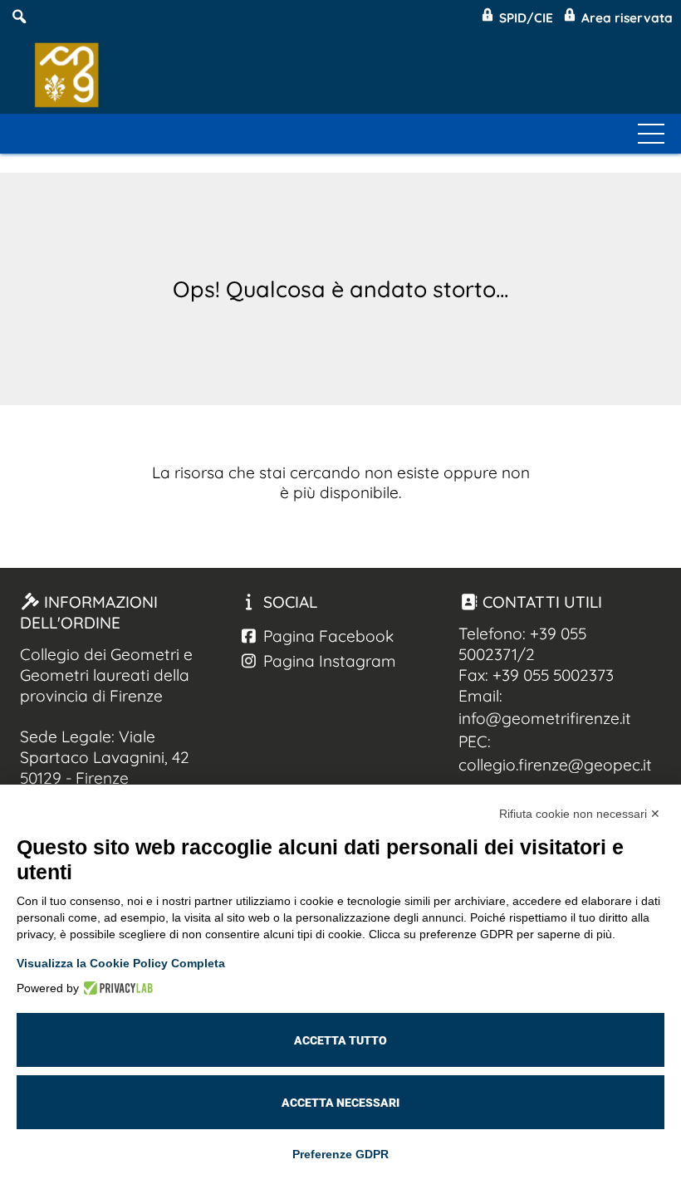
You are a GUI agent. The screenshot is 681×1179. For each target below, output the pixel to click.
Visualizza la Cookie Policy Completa (121, 963)
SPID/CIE (524, 18)
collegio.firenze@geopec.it (555, 765)
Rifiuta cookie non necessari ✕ (579, 813)
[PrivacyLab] (116, 988)
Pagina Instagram (327, 661)
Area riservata (625, 18)
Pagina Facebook (326, 636)
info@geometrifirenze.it (544, 718)
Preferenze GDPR (340, 1154)
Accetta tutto (340, 1040)
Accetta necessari (340, 1102)
